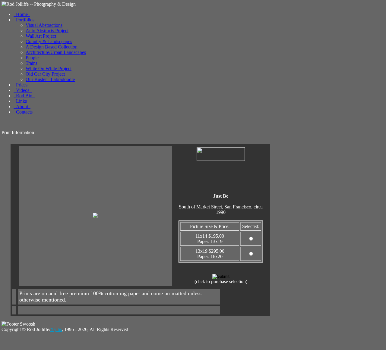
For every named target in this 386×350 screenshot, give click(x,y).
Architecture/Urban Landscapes (56, 52)
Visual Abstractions (44, 25)
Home (22, 14)
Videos (23, 90)
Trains (31, 63)
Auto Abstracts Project (47, 30)
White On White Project (48, 68)
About (22, 106)
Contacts (24, 111)
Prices (22, 84)
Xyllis (56, 329)
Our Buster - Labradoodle (50, 79)
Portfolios (25, 19)
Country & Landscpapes (49, 41)
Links (21, 101)
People (32, 57)
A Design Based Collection (52, 46)
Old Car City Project (45, 74)
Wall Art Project (41, 36)
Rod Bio (24, 95)
